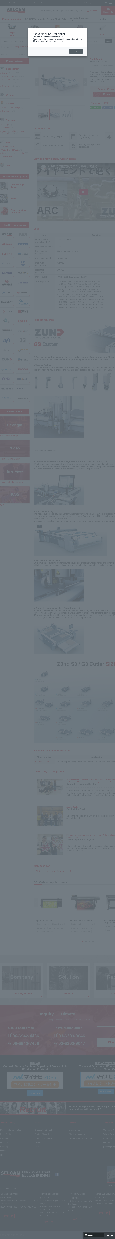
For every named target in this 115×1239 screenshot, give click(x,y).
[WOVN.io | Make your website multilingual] (109, 1235)
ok (76, 51)
